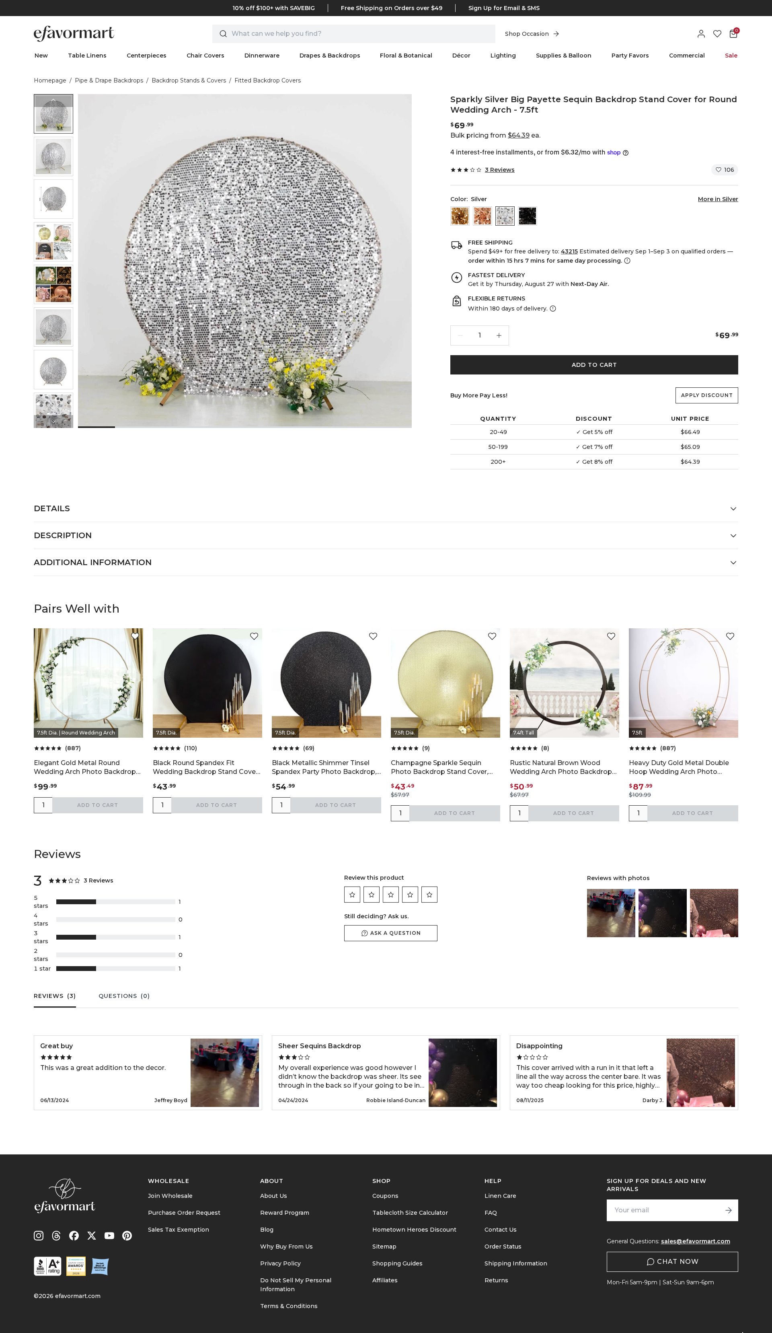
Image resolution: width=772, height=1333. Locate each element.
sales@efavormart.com (695, 1241)
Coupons (385, 1195)
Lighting (503, 55)
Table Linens (87, 55)
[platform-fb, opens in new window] (74, 1235)
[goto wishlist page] (717, 34)
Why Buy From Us (286, 1246)
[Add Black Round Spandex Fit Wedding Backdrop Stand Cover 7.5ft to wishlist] (254, 636)
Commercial (687, 55)
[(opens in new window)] (48, 1266)
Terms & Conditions (289, 1306)
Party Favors (630, 55)
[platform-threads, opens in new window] (56, 1235)
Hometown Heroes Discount (414, 1229)
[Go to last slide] (53, 100)
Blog (266, 1229)
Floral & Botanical (406, 55)
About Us (273, 1195)
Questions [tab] (124, 996)
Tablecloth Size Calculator (410, 1212)
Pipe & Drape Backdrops (109, 80)
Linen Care (500, 1195)
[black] (527, 216)
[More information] (626, 260)
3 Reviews (500, 169)
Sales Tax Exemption (178, 1229)
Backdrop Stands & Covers (189, 80)
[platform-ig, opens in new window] (38, 1235)
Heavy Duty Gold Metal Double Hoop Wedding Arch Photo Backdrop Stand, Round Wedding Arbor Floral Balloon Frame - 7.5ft (683, 767)
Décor (461, 55)
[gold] (460, 216)
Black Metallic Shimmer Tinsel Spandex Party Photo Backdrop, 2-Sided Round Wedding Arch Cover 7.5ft (324, 767)
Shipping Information (516, 1263)
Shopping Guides (397, 1263)
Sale (731, 55)
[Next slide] (53, 421)
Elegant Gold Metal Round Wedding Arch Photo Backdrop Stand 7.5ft (85, 767)
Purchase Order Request (184, 1212)
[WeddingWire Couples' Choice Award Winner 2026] (76, 1266)
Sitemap (384, 1246)
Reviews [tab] (55, 996)
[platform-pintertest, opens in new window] (127, 1235)
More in (718, 199)
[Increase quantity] (499, 335)
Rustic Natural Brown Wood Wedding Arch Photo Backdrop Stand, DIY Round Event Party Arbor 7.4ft (561, 767)
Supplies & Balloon (563, 55)
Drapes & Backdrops (330, 55)
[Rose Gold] (482, 216)
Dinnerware (261, 55)
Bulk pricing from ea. (495, 135)
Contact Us (501, 1229)
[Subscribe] (728, 1210)
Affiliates (385, 1280)
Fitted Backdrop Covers (267, 80)
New (41, 55)
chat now (678, 1261)
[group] (53, 114)
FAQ (491, 1212)
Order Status (503, 1246)
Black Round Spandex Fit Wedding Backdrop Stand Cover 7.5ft (205, 767)
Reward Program (284, 1212)
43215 (569, 251)
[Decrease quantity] (460, 335)
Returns (496, 1280)
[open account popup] (701, 34)
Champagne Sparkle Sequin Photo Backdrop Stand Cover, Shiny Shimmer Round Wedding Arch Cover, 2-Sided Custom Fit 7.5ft (442, 767)
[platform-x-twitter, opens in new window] (91, 1235)
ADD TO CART (594, 364)
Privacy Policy (280, 1263)
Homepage (50, 80)
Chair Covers (205, 55)
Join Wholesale (170, 1195)
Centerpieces (146, 55)
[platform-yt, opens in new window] (109, 1235)
